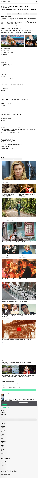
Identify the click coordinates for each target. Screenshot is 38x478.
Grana (2, 443)
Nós (2, 446)
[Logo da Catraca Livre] (5, 2)
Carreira (2, 427)
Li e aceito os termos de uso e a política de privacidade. (11, 387)
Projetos (2, 449)
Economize (3, 434)
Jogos (2, 445)
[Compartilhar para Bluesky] (18, 14)
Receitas (3, 410)
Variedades (3, 452)
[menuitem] (19, 411)
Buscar (2, 417)
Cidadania (3, 431)
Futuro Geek (3, 439)
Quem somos (3, 462)
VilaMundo (3, 454)
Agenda (3, 412)
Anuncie (2, 459)
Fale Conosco (3, 461)
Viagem (2, 453)
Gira (2, 442)
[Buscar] (35, 420)
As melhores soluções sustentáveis (7, 424)
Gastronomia (3, 441)
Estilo (2, 438)
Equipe (2, 465)
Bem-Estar (3, 426)
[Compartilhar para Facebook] (26, 14)
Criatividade (3, 433)
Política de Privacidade (23, 402)
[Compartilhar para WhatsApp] (11, 14)
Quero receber (19, 389)
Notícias (2, 448)
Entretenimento (4, 437)
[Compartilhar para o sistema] (33, 14)
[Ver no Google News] (4, 14)
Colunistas (3, 414)
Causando (3, 430)
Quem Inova (3, 450)
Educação (3, 435)
